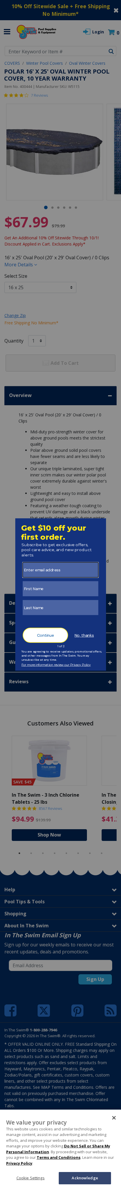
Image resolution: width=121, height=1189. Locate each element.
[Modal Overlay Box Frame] (60, 594)
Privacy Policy (19, 1163)
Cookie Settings (30, 1178)
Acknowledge (85, 1178)
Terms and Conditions (58, 1157)
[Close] (113, 1117)
